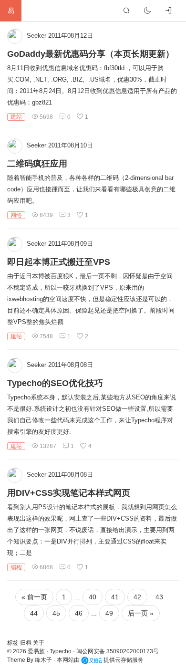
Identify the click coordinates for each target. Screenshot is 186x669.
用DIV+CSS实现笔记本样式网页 (68, 493)
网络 (16, 215)
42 (137, 597)
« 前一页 (34, 597)
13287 (47, 446)
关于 (38, 642)
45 (56, 613)
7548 (45, 336)
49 (109, 613)
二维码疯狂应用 (37, 163)
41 (115, 597)
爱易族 (36, 651)
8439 (45, 215)
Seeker (36, 35)
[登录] (168, 10)
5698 (45, 117)
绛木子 (43, 660)
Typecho (61, 651)
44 (34, 613)
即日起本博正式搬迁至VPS (58, 262)
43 (159, 597)
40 (92, 597)
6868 (45, 567)
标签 (13, 642)
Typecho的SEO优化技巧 (55, 383)
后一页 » (141, 613)
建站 (16, 117)
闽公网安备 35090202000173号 (117, 651)
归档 (26, 642)
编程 (16, 567)
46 (79, 613)
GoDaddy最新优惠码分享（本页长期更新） (90, 54)
